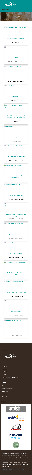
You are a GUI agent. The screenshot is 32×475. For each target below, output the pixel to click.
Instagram (4, 366)
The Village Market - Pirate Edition (16, 156)
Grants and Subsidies (7, 388)
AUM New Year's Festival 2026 (16, 331)
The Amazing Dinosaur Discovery (16, 77)
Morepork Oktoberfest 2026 (16, 195)
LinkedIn (4, 374)
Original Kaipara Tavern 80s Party (16, 234)
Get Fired (16, 57)
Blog (3, 386)
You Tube (4, 371)
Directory (5, 469)
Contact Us (5, 397)
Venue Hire (5, 391)
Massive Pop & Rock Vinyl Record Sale (16, 292)
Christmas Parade (16, 311)
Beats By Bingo (16, 137)
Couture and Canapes (16, 253)
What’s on (22, 469)
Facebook (4, 369)
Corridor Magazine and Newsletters (11, 377)
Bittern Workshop (16, 96)
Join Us (17, 469)
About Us (4, 394)
